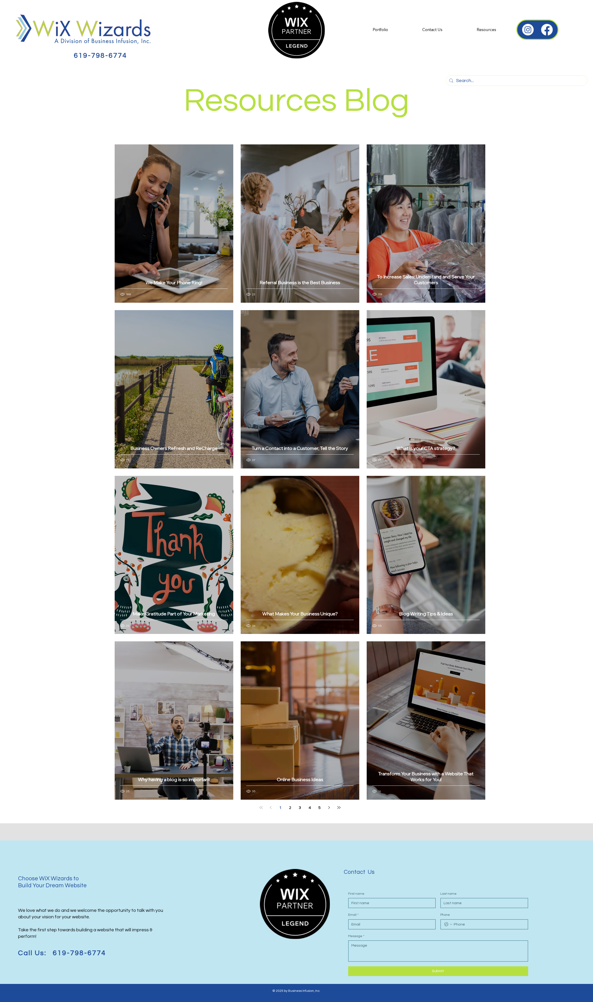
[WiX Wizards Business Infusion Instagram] (528, 29)
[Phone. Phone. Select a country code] (448, 924)
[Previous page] (271, 807)
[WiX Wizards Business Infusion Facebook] (547, 29)
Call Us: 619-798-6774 (62, 953)
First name (356, 893)
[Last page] (339, 807)
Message (356, 936)
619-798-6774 (100, 55)
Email (353, 914)
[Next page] (329, 807)
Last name (448, 893)
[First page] (261, 807)
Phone (445, 914)
